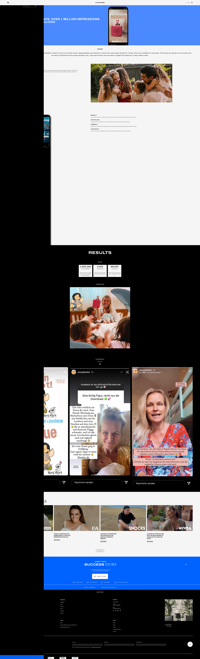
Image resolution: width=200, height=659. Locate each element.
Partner (114, 627)
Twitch (61, 608)
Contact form (101, 576)
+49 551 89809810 (116, 605)
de (187, 2)
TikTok (61, 604)
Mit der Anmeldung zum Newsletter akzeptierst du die (86, 647)
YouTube (62, 606)
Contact (114, 631)
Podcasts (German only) (65, 627)
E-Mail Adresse (139, 642)
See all (100, 550)
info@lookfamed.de (110, 587)
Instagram (62, 602)
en (188, 2)
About (114, 622)
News (61, 622)
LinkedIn (61, 613)
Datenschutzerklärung (96, 647)
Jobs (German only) (117, 629)
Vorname (74, 642)
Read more (57, 539)
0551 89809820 (90, 587)
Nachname (106, 642)
